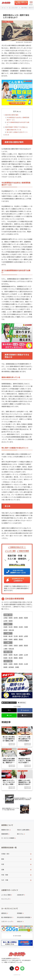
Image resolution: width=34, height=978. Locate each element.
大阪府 (5, 645)
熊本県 (21, 664)
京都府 (16, 645)
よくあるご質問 (6, 895)
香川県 (11, 658)
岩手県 (16, 617)
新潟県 (5, 636)
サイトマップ (5, 899)
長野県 (5, 639)
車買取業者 (22, 702)
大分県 (26, 664)
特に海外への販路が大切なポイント (17, 132)
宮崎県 (5, 667)
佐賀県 (11, 664)
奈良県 (26, 645)
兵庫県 (11, 645)
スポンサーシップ (6, 921)
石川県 (16, 636)
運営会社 (4, 913)
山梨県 (26, 636)
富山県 (11, 636)
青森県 (11, 617)
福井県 (21, 636)
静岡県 (16, 639)
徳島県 (5, 658)
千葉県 (26, 627)
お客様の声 (20, 895)
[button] (24, 715)
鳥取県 (5, 654)
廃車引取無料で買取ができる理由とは (16, 127)
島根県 (11, 654)
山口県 (26, 654)
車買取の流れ (5, 830)
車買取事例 (4, 834)
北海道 (5, 617)
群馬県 (16, 627)
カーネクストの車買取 (7, 838)
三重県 (5, 648)
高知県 (21, 658)
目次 (14, 111)
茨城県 (5, 627)
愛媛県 (16, 658)
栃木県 (11, 627)
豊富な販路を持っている (14, 129)
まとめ (7, 134)
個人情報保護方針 (6, 917)
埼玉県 (21, 627)
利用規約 (19, 913)
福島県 (11, 620)
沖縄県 (17, 667)
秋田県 (26, 617)
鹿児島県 (11, 667)
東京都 (5, 630)
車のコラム (20, 834)
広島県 (21, 654)
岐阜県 (11, 639)
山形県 (5, 620)
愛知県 (21, 639)
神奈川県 (11, 630)
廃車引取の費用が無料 (11, 115)
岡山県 (16, 654)
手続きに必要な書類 (23, 830)
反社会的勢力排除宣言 (23, 917)
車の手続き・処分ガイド (10, 702)
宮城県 (21, 617)
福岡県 (5, 664)
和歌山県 (11, 648)
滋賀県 (21, 645)
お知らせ (19, 921)
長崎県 (16, 664)
